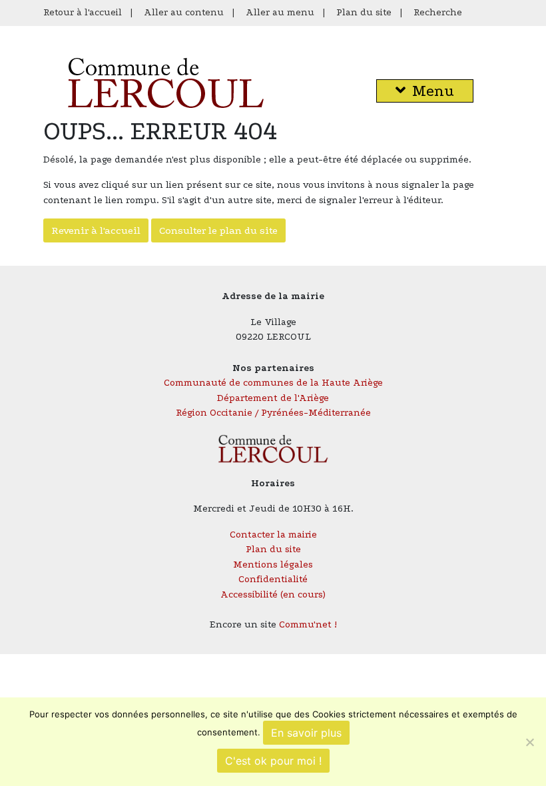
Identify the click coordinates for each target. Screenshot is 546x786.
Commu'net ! (308, 624)
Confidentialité (273, 579)
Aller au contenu (184, 12)
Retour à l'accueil (82, 12)
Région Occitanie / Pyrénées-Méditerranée (273, 412)
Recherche (437, 12)
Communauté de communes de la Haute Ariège (273, 382)
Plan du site (364, 12)
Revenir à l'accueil (95, 230)
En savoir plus (306, 732)
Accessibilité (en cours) (273, 594)
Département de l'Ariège (273, 398)
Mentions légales (273, 564)
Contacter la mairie (273, 534)
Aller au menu (280, 12)
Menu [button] (433, 91)
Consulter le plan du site (218, 230)
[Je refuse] (529, 742)
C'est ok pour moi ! (273, 760)
